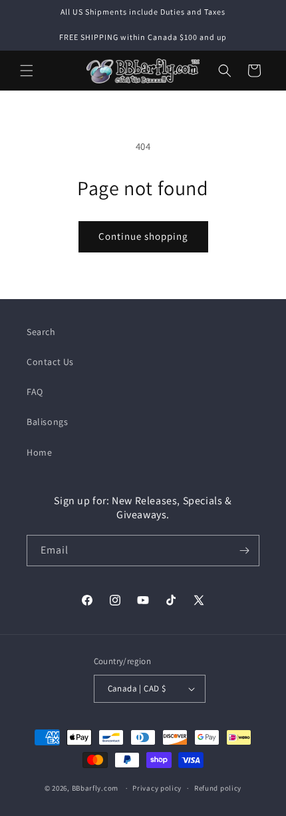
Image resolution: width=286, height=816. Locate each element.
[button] (26, 70)
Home (39, 452)
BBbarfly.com (95, 788)
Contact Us (50, 362)
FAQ (35, 392)
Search (41, 332)
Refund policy (217, 788)
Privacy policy (157, 788)
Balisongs (47, 422)
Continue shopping (143, 236)
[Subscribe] (244, 550)
